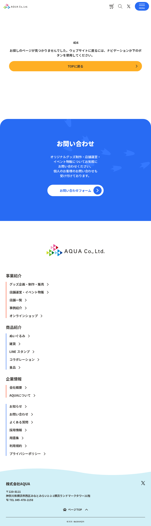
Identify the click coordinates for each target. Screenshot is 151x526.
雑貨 (12, 343)
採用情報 (15, 430)
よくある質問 (18, 422)
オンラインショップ (23, 315)
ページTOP (75, 509)
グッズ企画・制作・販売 (26, 284)
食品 (12, 367)
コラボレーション (22, 359)
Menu (142, 8)
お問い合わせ (18, 414)
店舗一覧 (15, 300)
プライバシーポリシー (25, 453)
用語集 (14, 437)
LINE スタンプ (19, 351)
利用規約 (15, 445)
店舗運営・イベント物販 (26, 292)
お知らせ (15, 406)
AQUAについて (20, 395)
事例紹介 (15, 307)
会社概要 (15, 387)
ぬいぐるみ (17, 335)
